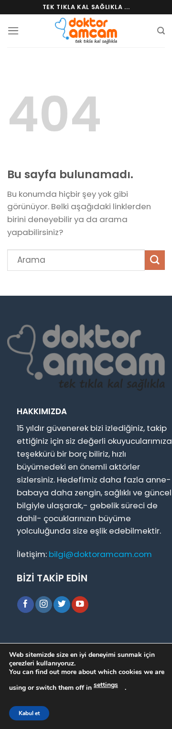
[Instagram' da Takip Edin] (43, 604)
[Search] (161, 30)
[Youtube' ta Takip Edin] (80, 604)
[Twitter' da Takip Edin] (62, 604)
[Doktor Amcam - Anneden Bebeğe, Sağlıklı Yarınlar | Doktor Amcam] (86, 30)
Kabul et (29, 713)
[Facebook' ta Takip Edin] (25, 604)
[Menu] (13, 31)
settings (106, 684)
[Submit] (155, 260)
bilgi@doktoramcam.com (100, 554)
